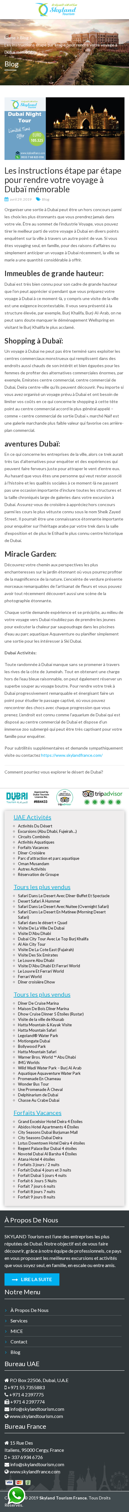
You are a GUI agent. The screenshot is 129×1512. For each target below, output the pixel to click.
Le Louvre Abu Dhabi (36, 960)
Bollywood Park (32, 1046)
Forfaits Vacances (33, 847)
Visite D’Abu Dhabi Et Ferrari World (49, 965)
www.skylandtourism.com (36, 1416)
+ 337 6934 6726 (25, 1457)
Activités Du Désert (35, 826)
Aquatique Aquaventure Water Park (49, 1073)
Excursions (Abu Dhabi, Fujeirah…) (47, 831)
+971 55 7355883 (26, 1387)
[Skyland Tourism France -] (56, 8)
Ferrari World (30, 976)
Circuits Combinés (34, 836)
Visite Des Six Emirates (38, 955)
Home (10, 37)
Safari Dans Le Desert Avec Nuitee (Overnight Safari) (63, 906)
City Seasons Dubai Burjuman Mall (48, 1132)
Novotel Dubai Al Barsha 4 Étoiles (47, 1153)
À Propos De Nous (29, 1310)
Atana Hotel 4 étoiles (36, 1159)
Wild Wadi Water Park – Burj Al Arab (50, 1067)
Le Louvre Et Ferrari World (41, 971)
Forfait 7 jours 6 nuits (36, 1186)
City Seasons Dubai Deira (40, 1137)
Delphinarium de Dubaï (38, 1094)
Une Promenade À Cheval (40, 1089)
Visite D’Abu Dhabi (34, 933)
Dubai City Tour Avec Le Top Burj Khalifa (53, 938)
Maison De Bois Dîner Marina (43, 1008)
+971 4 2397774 (27, 1401)
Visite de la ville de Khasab (41, 1019)
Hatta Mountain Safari (37, 1030)
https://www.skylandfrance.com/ (72, 755)
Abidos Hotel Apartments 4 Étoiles (48, 1126)
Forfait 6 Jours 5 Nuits (37, 1180)
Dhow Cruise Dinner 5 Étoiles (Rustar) (51, 1014)
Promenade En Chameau (39, 1078)
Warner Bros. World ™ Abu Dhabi (47, 1057)
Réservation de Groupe (38, 874)
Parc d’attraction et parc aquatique (48, 858)
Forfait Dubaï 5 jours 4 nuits (42, 1175)
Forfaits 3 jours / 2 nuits (38, 1164)
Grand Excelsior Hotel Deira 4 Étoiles (50, 1121)
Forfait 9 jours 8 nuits (36, 1197)
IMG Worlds (29, 1062)
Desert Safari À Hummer (39, 901)
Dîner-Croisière (31, 852)
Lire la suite (36, 1279)
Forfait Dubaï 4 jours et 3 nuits (44, 1170)
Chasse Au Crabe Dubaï (38, 1100)
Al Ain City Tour (32, 944)
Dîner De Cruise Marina (38, 1003)
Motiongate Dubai (34, 1041)
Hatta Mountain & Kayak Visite (45, 1024)
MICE (16, 1331)
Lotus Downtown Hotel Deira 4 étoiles (51, 1143)
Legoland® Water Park (38, 1035)
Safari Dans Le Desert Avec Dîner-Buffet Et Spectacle (64, 895)
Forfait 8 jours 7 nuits (36, 1191)
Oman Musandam (33, 863)
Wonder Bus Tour (33, 1084)
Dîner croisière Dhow (36, 982)
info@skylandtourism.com (36, 1409)
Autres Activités (32, 869)
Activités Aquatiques (36, 842)
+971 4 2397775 (26, 1394)
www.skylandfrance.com (34, 1471)
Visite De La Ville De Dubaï (41, 928)
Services (19, 1320)
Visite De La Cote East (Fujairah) (46, 949)
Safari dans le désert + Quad (42, 922)
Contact (18, 1341)
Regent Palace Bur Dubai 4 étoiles (47, 1148)
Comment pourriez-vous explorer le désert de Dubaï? (53, 771)
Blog (45, 199)
